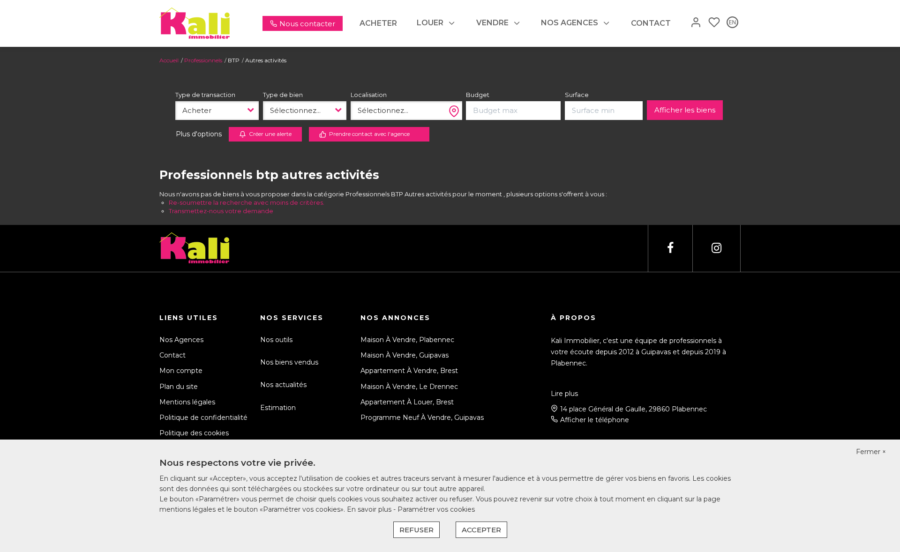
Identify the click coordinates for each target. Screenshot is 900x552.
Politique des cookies (194, 433)
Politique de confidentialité (203, 417)
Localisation (369, 94)
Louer (430, 22)
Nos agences (569, 22)
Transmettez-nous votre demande (221, 211)
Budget (477, 94)
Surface (577, 94)
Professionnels (203, 60)
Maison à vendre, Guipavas (404, 355)
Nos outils (276, 340)
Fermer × (871, 452)
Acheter (378, 23)
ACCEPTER (481, 529)
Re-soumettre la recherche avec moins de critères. (246, 202)
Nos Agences (181, 340)
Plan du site (178, 386)
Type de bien (283, 94)
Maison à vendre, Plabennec (407, 340)
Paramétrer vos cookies (436, 509)
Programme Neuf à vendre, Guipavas (422, 417)
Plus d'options (199, 134)
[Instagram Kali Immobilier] (716, 248)
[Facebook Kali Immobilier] (670, 248)
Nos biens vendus (289, 362)
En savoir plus (370, 509)
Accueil (169, 60)
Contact (651, 23)
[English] (732, 23)
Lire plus (564, 393)
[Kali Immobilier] (194, 23)
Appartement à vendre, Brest (409, 370)
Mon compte (180, 370)
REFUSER (416, 529)
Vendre (492, 22)
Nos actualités (283, 384)
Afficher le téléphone (594, 420)
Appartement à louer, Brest (407, 402)
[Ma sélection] (714, 23)
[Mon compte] (696, 23)
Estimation (278, 407)
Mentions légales (187, 402)
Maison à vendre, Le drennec (409, 386)
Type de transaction (205, 94)
